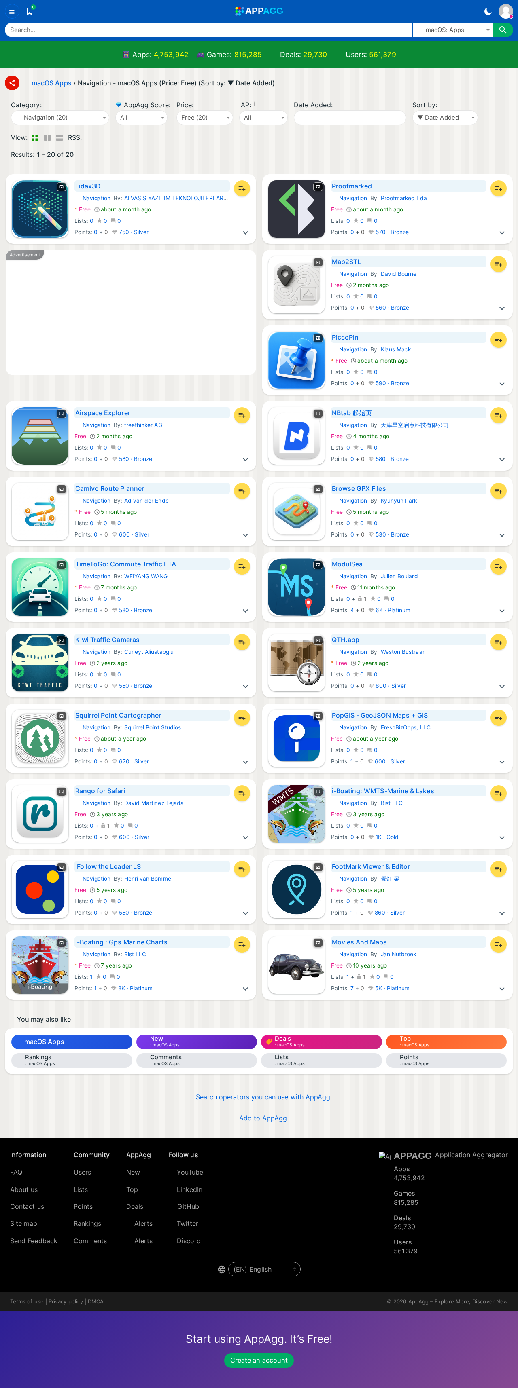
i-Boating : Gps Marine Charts (121, 942)
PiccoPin (345, 337)
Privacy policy (66, 1301)
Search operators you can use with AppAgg (263, 1097)
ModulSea (347, 564)
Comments (90, 1241)
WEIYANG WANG (146, 576)
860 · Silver (389, 912)
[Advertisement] (131, 312)
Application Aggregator (471, 1155)
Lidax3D (88, 186)
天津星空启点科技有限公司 (415, 425)
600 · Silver (133, 534)
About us (24, 1189)
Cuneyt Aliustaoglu (149, 652)
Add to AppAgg (263, 1118)
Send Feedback (33, 1241)
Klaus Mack (396, 349)
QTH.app (346, 640)
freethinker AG (143, 425)
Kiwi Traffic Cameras (107, 640)
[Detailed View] (47, 137)
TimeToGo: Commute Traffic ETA (125, 564)
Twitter (188, 1223)
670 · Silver (133, 761)
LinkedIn (190, 1189)
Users (82, 1172)
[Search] (503, 30)
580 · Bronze (135, 459)
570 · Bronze (391, 232)
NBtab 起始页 (352, 413)
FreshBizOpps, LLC (406, 727)
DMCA (96, 1301)
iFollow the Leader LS (108, 866)
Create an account (259, 1360)
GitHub (188, 1206)
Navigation (92, 198)
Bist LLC (392, 803)
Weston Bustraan (403, 652)
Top (132, 1189)
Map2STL (346, 262)
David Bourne (399, 273)
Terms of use (27, 1301)
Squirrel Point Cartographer (118, 715)
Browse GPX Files (359, 488)
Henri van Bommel (148, 878)
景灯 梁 (390, 878)
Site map (24, 1223)
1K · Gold (386, 837)
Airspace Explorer (102, 413)
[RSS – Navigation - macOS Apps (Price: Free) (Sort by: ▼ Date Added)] (89, 137)
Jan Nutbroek (398, 954)
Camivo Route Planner (109, 488)
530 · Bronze (392, 534)
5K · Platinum (392, 988)
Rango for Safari (100, 791)
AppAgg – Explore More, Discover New (458, 1301)
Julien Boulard (399, 576)
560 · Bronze (392, 307)
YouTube (190, 1172)
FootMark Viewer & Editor (371, 866)
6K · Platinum (392, 610)
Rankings (88, 1223)
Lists (81, 1189)
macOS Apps (44, 1041)
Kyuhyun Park (399, 500)
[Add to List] (242, 188)
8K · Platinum (135, 988)
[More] (245, 232)
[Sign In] (506, 11)
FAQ (16, 1172)
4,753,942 (171, 54)
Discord (189, 1241)
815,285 (248, 54)
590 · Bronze (392, 383)
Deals (134, 1206)
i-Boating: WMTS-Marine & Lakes (383, 791)
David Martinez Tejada (154, 803)
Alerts (143, 1223)
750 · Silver (133, 232)
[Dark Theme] (488, 11)
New (133, 1172)
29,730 (315, 54)
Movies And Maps (359, 942)
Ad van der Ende (146, 500)
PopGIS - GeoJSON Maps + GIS (380, 715)
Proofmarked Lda (404, 198)
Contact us (27, 1206)
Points (83, 1206)
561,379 (382, 54)
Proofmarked (352, 186)
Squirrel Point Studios (152, 727)
